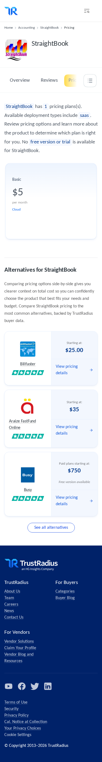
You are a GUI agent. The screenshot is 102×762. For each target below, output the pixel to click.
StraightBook (49, 27)
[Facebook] (21, 686)
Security (11, 709)
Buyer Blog (65, 598)
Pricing (76, 80)
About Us (12, 591)
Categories (65, 591)
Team (9, 598)
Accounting (26, 27)
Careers (11, 604)
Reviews (49, 80)
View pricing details (67, 369)
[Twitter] (34, 686)
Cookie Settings (17, 735)
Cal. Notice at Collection (25, 722)
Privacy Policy (16, 715)
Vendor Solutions (19, 641)
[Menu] (86, 10)
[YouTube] (8, 686)
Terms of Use (15, 702)
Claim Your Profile (20, 648)
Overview (20, 80)
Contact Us (13, 617)
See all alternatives (51, 527)
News (9, 611)
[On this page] (90, 80)
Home (8, 27)
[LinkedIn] (48, 686)
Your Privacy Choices (22, 728)
